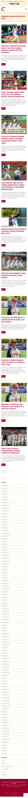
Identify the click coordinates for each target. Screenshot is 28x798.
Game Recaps (6, 769)
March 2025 (5, 524)
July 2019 (5, 678)
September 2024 (6, 536)
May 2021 (5, 630)
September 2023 (6, 563)
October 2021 (5, 616)
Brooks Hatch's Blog (7, 766)
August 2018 (5, 708)
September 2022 (6, 589)
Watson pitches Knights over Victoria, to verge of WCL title (13, 362)
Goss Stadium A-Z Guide (14, 792)
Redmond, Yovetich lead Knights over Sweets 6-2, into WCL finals (12, 406)
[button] (26, 9)
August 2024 (5, 538)
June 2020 (5, 647)
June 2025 (5, 516)
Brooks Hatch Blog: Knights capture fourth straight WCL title (13, 231)
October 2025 (6, 508)
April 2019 (5, 686)
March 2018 (5, 722)
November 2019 (6, 667)
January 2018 (5, 728)
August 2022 (5, 591)
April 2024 (5, 550)
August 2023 (5, 566)
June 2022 (5, 597)
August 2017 (5, 742)
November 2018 (6, 700)
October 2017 (5, 736)
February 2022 (6, 608)
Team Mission (6, 792)
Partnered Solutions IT (16, 785)
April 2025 (5, 522)
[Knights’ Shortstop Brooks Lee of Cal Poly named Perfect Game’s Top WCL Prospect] (14, 33)
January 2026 (6, 505)
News (4, 772)
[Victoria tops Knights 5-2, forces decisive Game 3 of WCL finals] (14, 305)
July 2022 (5, 594)
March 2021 (5, 633)
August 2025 (5, 510)
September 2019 (6, 672)
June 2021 (5, 628)
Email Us (12, 1)
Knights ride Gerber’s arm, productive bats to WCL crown (13, 275)
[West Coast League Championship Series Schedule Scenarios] (14, 436)
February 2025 (6, 527)
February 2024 (6, 555)
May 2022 (5, 600)
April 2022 (5, 603)
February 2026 (6, 502)
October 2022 (6, 586)
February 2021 (6, 636)
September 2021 (6, 619)
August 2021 (5, 622)
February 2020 (6, 658)
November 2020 (6, 642)
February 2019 (6, 692)
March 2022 (5, 605)
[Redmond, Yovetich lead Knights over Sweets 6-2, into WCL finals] (14, 392)
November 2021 (6, 614)
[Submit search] (25, 478)
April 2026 (5, 497)
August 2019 (5, 675)
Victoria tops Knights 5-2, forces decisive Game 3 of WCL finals (13, 320)
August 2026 (5, 485)
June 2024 (5, 544)
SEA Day (5, 774)
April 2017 (5, 753)
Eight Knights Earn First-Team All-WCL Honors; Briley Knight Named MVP (13, 94)
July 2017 (5, 745)
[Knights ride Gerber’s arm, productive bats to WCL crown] (14, 261)
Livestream (23, 1)
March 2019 (5, 689)
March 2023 (5, 580)
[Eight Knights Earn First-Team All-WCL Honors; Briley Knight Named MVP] (14, 80)
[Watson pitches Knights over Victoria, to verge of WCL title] (14, 348)
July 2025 (5, 513)
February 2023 (6, 583)
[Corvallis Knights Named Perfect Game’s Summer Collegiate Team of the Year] (14, 124)
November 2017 (6, 733)
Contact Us (23, 792)
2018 (4, 760)
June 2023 (5, 572)
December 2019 (6, 664)
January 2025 (6, 530)
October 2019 (5, 669)
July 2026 (5, 488)
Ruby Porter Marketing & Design (14, 786)
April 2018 (5, 720)
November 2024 (6, 533)
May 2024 (5, 547)
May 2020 (5, 650)
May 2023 (5, 575)
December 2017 (6, 731)
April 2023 (5, 577)
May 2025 (5, 519)
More (3, 64)
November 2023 (6, 561)
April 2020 (5, 653)
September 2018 (6, 706)
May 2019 (5, 683)
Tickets (17, 1)
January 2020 (6, 661)
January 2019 (5, 694)
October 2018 (5, 703)
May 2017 (5, 750)
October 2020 (6, 644)
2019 (4, 763)
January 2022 (6, 611)
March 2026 (5, 499)
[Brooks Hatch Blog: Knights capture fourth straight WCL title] (14, 217)
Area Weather (14, 794)
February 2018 (6, 725)
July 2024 (5, 541)
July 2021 (5, 625)
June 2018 (5, 714)
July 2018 (5, 711)
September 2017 (6, 739)
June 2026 (5, 491)
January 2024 (6, 558)
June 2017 (5, 747)
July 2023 (5, 569)
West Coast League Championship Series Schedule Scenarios (10, 451)
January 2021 (5, 639)
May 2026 (5, 494)
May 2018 (5, 717)
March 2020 (5, 655)
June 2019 (5, 681)
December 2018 (6, 697)
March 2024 (5, 552)
